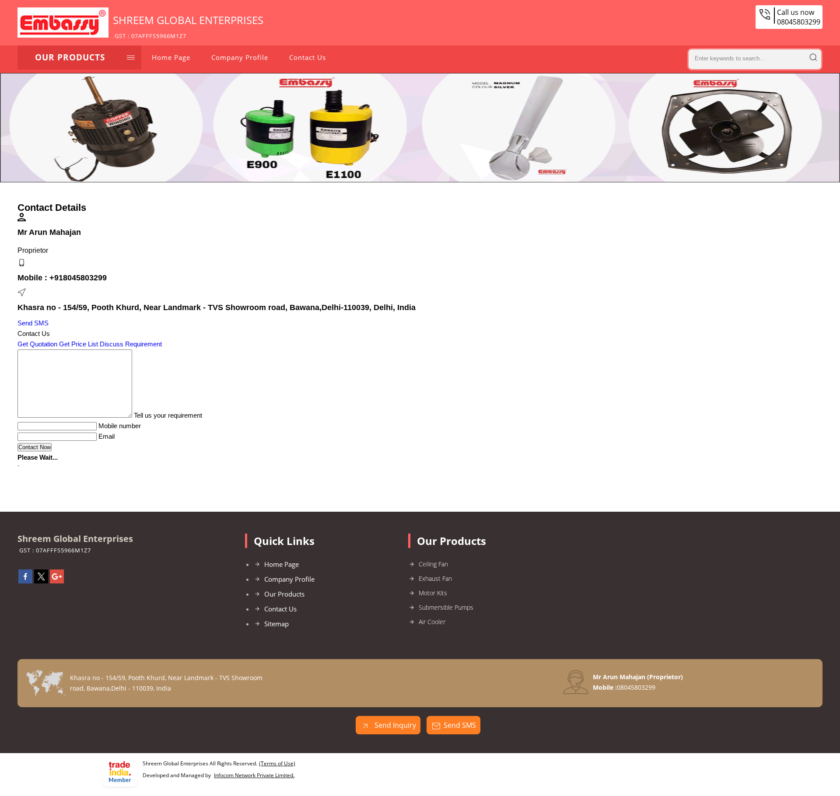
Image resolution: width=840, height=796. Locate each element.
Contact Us (307, 57)
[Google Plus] (57, 581)
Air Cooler (432, 622)
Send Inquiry (394, 725)
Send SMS (33, 323)
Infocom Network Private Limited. (254, 775)
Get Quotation (37, 344)
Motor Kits (433, 593)
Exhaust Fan (435, 578)
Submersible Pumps (446, 607)
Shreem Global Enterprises (188, 26)
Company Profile (239, 57)
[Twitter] (41, 581)
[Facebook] (25, 581)
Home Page (171, 57)
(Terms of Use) (277, 763)
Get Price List (78, 344)
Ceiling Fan (433, 564)
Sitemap (276, 623)
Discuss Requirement (131, 344)
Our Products (70, 57)
